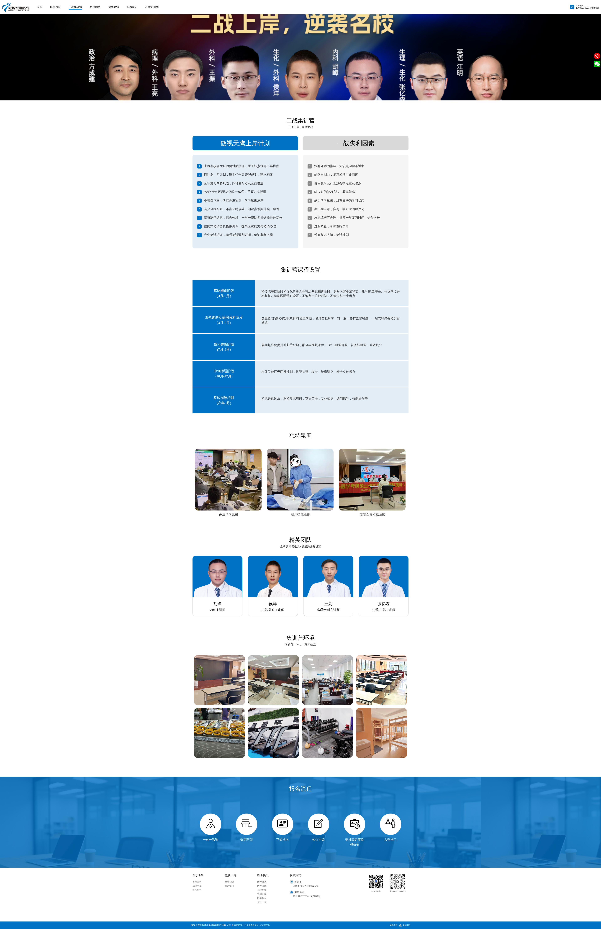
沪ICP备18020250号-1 (235, 925)
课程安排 (261, 890)
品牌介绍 (229, 882)
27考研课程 (152, 6)
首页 (39, 6)
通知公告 (261, 894)
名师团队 (95, 6)
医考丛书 (197, 890)
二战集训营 (75, 6)
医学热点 (261, 898)
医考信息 (261, 886)
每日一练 (261, 902)
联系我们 (229, 886)
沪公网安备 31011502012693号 (257, 925)
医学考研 (55, 6)
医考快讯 (132, 6)
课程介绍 (113, 6)
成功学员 (197, 886)
